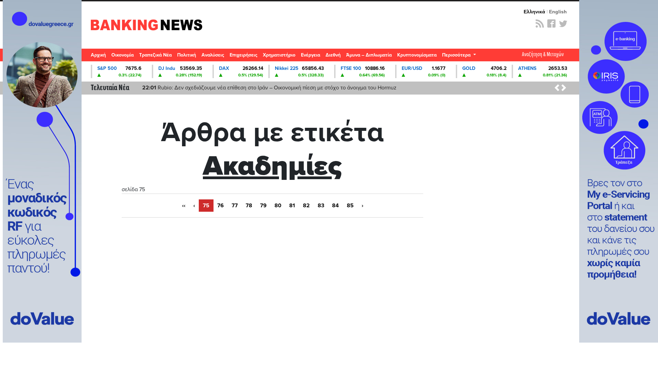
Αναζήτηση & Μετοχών (543, 55)
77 (235, 205)
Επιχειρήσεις (243, 55)
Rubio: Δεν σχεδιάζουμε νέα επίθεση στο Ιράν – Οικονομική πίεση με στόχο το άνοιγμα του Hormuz (269, 87)
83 (321, 205)
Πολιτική (186, 55)
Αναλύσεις (213, 55)
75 (206, 205)
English (558, 11)
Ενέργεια (310, 55)
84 (335, 205)
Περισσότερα (457, 55)
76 (220, 205)
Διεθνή (333, 55)
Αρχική (98, 55)
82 (306, 205)
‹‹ (183, 205)
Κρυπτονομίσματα (417, 55)
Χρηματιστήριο (279, 55)
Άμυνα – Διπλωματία (369, 55)
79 (263, 205)
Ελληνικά (534, 11)
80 (278, 205)
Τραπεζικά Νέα (155, 55)
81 (292, 205)
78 (249, 205)
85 (350, 205)
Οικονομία (122, 55)
